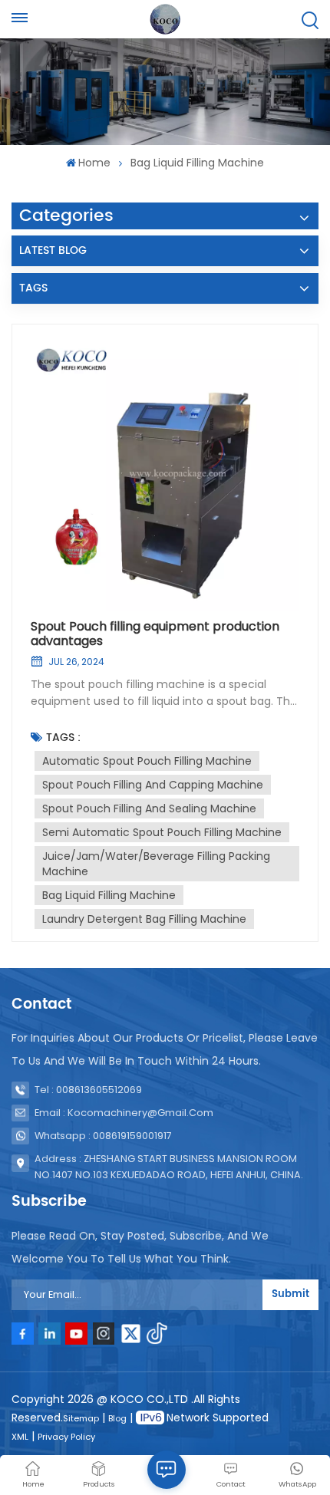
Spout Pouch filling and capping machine (152, 784)
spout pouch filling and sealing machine (149, 808)
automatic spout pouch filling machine (147, 761)
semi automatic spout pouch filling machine (162, 832)
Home (94, 162)
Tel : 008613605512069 (88, 1089)
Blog (117, 1418)
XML (20, 1437)
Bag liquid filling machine (109, 895)
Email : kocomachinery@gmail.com (124, 1112)
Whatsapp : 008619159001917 (103, 1135)
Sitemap (81, 1418)
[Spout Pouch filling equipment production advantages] (165, 477)
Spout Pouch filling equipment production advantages (155, 633)
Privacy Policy (66, 1437)
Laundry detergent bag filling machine (144, 919)
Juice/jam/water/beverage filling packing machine (156, 863)
